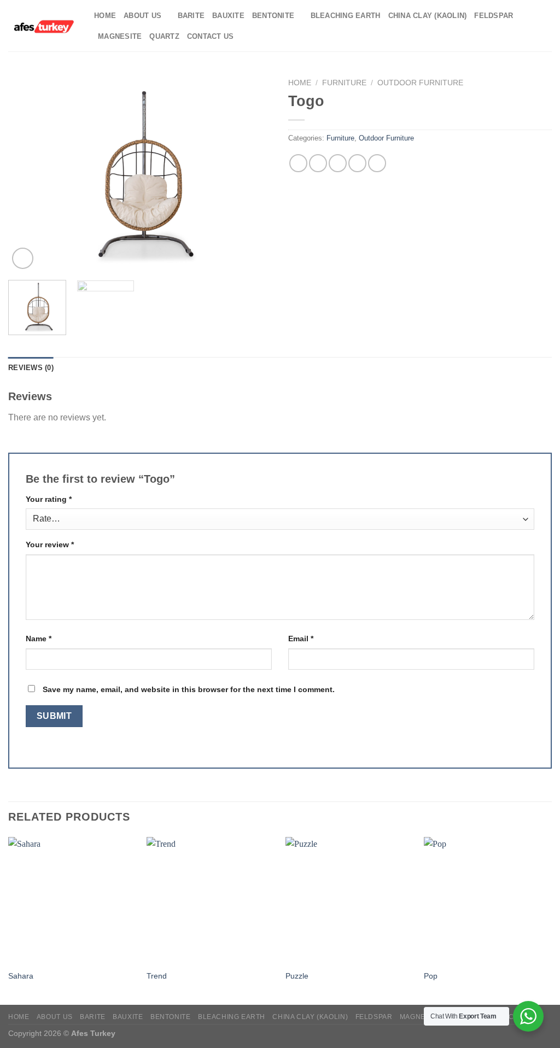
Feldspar (493, 15)
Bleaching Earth (346, 15)
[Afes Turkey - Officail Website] (43, 26)
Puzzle (296, 975)
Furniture (344, 83)
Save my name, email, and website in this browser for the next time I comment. (189, 689)
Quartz (164, 36)
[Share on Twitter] (318, 163)
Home (105, 15)
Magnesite (120, 36)
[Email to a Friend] (338, 163)
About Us (142, 15)
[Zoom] (22, 258)
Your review (50, 544)
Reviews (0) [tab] (31, 368)
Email (300, 638)
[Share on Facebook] (298, 163)
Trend (157, 975)
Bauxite (228, 15)
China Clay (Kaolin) (427, 15)
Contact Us (210, 36)
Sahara (20, 975)
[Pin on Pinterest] (357, 163)
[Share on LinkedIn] (377, 163)
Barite (191, 15)
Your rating (49, 499)
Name (38, 638)
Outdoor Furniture (420, 83)
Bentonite (273, 15)
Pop (431, 975)
